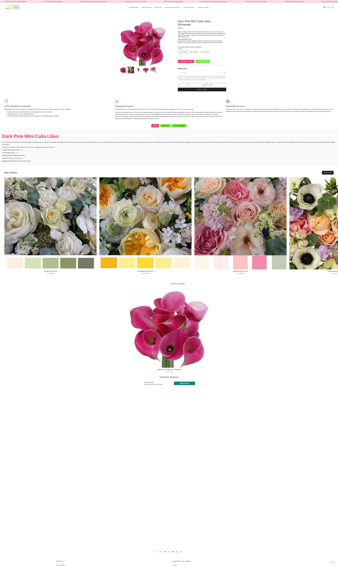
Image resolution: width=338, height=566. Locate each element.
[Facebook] (157, 552)
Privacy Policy (60, 565)
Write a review (184, 383)
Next (335, 223)
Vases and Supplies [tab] (179, 125)
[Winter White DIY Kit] (50, 223)
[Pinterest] (161, 552)
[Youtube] (173, 552)
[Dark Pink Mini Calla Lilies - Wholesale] (169, 328)
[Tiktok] (169, 552)
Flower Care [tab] (165, 125)
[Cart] (333, 7)
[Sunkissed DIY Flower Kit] (145, 223)
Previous (120, 42)
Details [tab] (155, 125)
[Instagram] (165, 552)
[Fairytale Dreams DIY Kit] (240, 223)
